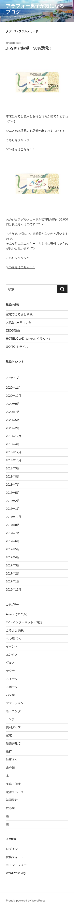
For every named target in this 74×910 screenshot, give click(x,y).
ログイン (12, 849)
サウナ (10, 670)
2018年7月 (13, 484)
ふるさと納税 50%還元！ (29, 48)
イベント (12, 646)
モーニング (13, 711)
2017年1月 (13, 581)
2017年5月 (13, 549)
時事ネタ (12, 759)
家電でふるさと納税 (19, 314)
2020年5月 (13, 420)
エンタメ (12, 654)
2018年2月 (13, 500)
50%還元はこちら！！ (20, 149)
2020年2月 (13, 428)
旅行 (9, 751)
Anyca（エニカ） (17, 614)
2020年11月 (13, 387)
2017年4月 (13, 557)
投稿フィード (15, 857)
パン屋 (10, 695)
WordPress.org (15, 873)
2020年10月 (13, 395)
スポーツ (12, 687)
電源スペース (15, 792)
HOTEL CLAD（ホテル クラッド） (29, 338)
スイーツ (12, 678)
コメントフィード (18, 865)
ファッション (15, 703)
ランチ (10, 719)
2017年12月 (13, 516)
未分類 (10, 767)
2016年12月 (13, 589)
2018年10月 (13, 460)
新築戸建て (13, 743)
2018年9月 (13, 468)
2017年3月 (13, 565)
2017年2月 (13, 573)
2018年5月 (13, 492)
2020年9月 (13, 403)
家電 (9, 735)
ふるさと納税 (15, 630)
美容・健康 (13, 784)
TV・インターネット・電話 (24, 622)
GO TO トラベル (17, 346)
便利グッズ (13, 727)
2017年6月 (13, 541)
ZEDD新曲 (13, 330)
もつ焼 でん (14, 638)
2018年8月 (13, 476)
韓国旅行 (12, 800)
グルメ (10, 662)
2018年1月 (13, 508)
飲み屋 (10, 808)
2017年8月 (13, 525)
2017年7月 (13, 533)
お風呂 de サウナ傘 (18, 322)
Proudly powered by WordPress (25, 900)
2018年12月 (13, 452)
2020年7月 (13, 412)
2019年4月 (13, 444)
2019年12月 (13, 436)
